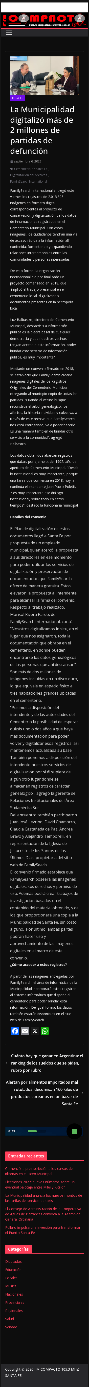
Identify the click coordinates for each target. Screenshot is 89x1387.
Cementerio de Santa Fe (30, 169)
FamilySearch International (28, 181)
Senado (11, 1327)
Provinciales (14, 1302)
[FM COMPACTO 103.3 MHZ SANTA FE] (44, 16)
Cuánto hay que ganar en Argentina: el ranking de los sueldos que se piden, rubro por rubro (47, 1063)
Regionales (14, 1310)
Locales (17, 98)
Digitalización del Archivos (28, 175)
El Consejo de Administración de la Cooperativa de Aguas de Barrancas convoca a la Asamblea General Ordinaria (43, 1214)
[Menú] (9, 33)
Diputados (13, 1261)
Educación (13, 1269)
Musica (11, 1286)
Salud (9, 1318)
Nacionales (14, 1294)
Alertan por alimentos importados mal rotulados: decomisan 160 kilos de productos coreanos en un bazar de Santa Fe (42, 1092)
